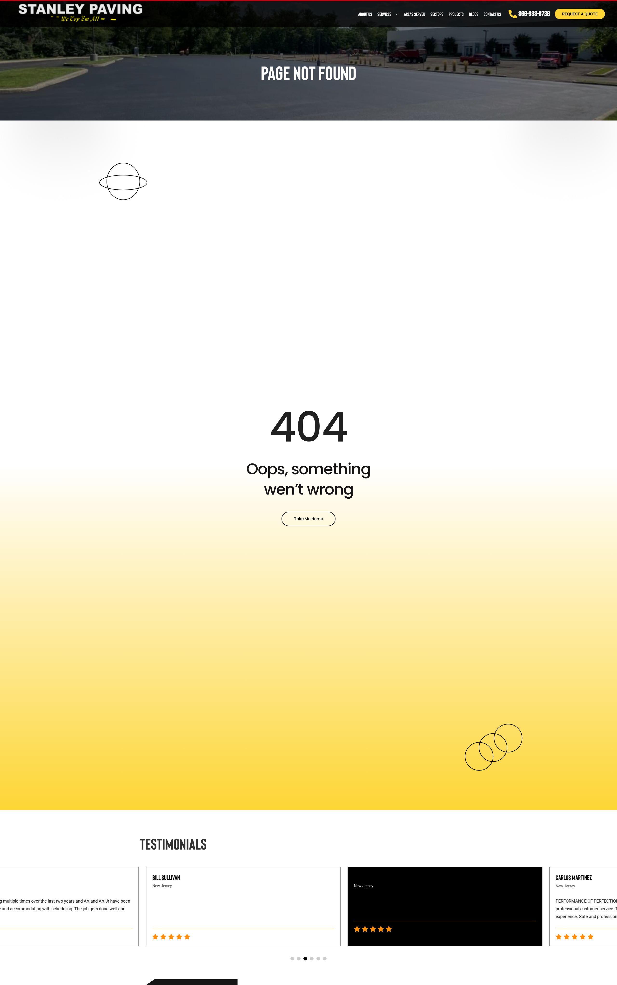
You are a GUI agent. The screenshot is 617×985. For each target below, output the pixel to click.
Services (384, 14)
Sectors (436, 14)
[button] (292, 958)
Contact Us (492, 14)
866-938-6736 (534, 13)
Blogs (473, 14)
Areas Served (414, 14)
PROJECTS (456, 14)
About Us (365, 14)
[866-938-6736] (513, 14)
